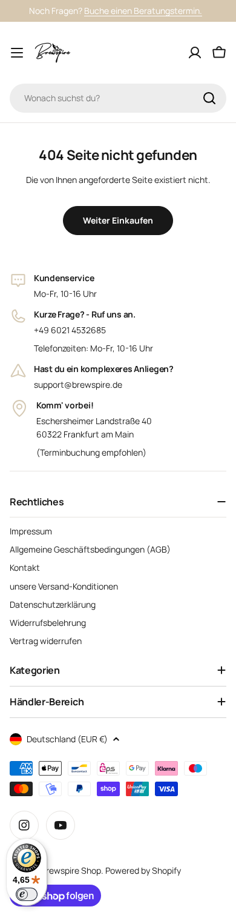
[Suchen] (209, 98)
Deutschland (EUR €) (67, 739)
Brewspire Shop (71, 870)
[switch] (27, 894)
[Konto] (195, 52)
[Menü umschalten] (17, 52)
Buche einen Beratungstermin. (143, 10)
